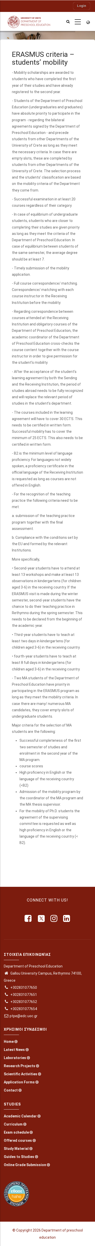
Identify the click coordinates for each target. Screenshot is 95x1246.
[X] (41, 918)
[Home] (32, 21)
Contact (11, 1090)
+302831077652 (23, 1002)
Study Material (16, 1149)
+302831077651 (23, 995)
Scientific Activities (20, 1074)
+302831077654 (23, 1009)
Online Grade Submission (25, 1165)
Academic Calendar (20, 1116)
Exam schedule (16, 1132)
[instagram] (54, 918)
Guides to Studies (19, 1157)
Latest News (14, 1050)
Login (81, 6)
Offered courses (18, 1140)
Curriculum (13, 1124)
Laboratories (15, 1058)
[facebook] (28, 918)
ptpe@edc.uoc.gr (23, 1016)
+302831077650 (23, 987)
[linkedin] (67, 918)
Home (9, 1042)
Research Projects (19, 1066)
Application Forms (19, 1082)
